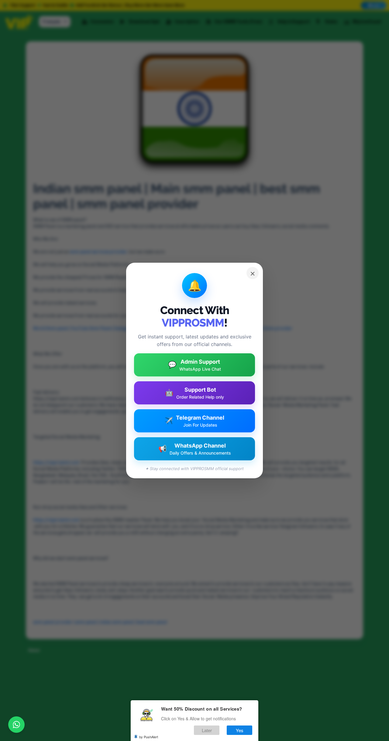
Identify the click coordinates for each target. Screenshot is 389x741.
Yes (239, 730)
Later (207, 730)
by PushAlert (148, 736)
